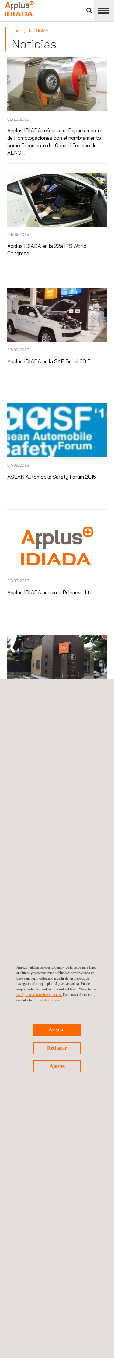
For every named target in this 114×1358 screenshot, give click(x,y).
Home (17, 30)
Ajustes (57, 1066)
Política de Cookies (46, 1000)
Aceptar (57, 1029)
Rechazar (57, 1047)
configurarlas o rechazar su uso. (39, 995)
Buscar (89, 10)
